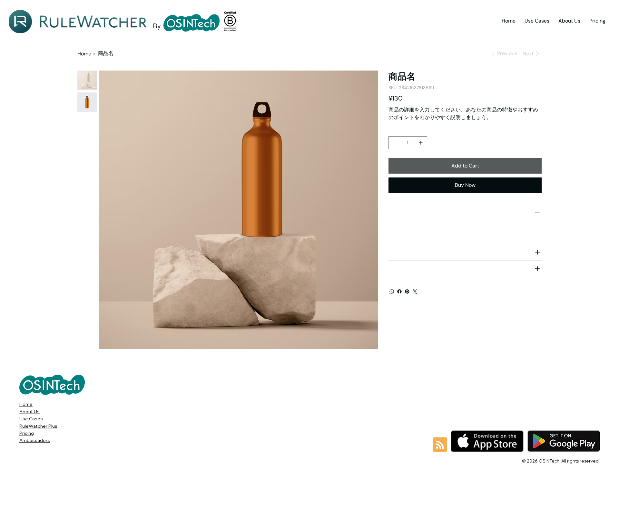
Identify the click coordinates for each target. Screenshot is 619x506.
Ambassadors (34, 440)
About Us (29, 412)
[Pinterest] (407, 291)
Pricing (26, 433)
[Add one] (420, 142)
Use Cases (31, 419)
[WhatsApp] (391, 291)
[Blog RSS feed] (440, 445)
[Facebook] (399, 291)
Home (26, 404)
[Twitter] (415, 291)
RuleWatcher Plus (38, 426)
